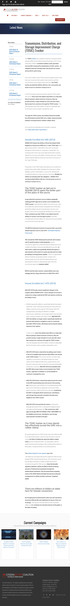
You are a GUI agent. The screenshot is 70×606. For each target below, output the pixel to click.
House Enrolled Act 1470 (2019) (40, 283)
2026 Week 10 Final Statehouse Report (14, 51)
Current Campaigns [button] (26, 15)
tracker (34, 58)
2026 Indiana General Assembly (44, 543)
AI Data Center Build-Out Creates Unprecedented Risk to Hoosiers (9, 544)
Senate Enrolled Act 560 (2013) (40, 139)
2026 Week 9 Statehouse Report (15, 63)
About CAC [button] (45, 15)
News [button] (36, 15)
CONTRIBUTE (60, 19)
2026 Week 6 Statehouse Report (15, 94)
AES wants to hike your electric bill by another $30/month (61, 544)
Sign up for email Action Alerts (13, 4)
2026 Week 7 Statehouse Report (15, 84)
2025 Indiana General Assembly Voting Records (26, 543)
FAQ (39, 1)
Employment (55, 15)
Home (7, 15)
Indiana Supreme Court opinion (37, 453)
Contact (43, 1)
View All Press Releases (14, 99)
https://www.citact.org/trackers (37, 129)
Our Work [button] (14, 15)
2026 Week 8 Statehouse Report (15, 73)
